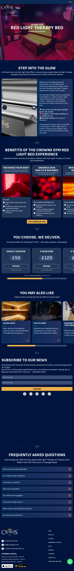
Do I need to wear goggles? (13, 495)
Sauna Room (9, 323)
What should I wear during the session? (17, 509)
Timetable (51, 553)
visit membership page (37, 222)
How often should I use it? (13, 502)
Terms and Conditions (54, 561)
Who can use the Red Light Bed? (15, 469)
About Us (51, 534)
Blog (49, 546)
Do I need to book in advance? (14, 476)
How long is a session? (11, 482)
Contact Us (51, 557)
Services (51, 550)
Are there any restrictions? (13, 515)
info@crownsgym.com (11, 545)
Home (49, 531)
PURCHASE (16, 266)
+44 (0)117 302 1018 (10, 541)
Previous (4, 107)
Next (34, 107)
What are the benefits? (11, 489)
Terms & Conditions (35, 275)
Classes (50, 538)
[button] (70, 561)
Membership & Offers (54, 542)
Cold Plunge (40, 323)
